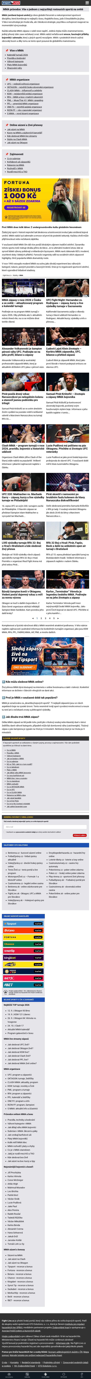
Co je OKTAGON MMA (15, 787)
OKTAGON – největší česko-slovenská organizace (30, 87)
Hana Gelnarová (15, 1232)
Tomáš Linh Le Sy (16, 1244)
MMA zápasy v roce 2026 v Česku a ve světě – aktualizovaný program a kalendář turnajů (22, 303)
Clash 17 (19, 1025)
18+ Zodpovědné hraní (24, 1366)
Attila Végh (13, 1184)
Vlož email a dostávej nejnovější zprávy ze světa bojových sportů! (26, 821)
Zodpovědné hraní (61, 1327)
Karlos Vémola (14, 1176)
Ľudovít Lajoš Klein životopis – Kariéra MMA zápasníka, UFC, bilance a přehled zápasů (63, 351)
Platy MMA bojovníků (17, 65)
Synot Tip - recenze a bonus (21, 1285)
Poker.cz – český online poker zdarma (66, 873)
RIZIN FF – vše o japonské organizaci (24, 110)
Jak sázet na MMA (16, 129)
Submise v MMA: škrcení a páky (22, 1131)
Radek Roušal (14, 1214)
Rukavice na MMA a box (16, 795)
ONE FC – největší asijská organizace (24, 107)
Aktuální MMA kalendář (19, 1029)
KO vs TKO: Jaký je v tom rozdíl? (19, 764)
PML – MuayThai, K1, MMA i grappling (25, 100)
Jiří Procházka (14, 1172)
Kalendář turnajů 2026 (17, 55)
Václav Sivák (13, 1199)
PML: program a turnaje (19, 1090)
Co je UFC (11, 790)
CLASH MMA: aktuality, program (23, 1082)
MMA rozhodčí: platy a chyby (21, 1146)
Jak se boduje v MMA (15, 759)
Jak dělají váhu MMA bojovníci (19, 773)
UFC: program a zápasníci (20, 1075)
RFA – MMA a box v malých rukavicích (25, 97)
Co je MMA (11, 750)
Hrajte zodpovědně (11, 1336)
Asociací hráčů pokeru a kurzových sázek (21, 1331)
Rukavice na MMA (15, 165)
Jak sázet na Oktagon (17, 142)
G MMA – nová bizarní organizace (23, 113)
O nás (4, 1362)
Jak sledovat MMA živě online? (22, 1063)
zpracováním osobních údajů (26, 832)
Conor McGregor (15, 1180)
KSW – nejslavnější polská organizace (25, 94)
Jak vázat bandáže (14, 798)
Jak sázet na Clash (16, 1259)
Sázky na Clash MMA (17, 139)
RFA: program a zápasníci (19, 1093)
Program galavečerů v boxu (20, 1033)
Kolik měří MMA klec (17, 1142)
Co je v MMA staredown (19, 1150)
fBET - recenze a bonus (18, 1300)
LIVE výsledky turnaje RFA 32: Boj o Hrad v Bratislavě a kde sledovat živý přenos (21, 545)
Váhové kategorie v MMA (19, 1123)
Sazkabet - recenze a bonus (21, 1289)
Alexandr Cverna (15, 1229)
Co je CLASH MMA (14, 792)
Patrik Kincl (13, 1195)
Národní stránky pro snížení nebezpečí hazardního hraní (36, 1355)
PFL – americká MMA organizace (23, 103)
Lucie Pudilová (14, 1202)
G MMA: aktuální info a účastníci (23, 1108)
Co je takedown (13, 767)
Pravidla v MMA (13, 753)
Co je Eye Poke (13, 801)
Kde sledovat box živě (18, 1157)
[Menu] (87, 3)
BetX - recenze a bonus (18, 1296)
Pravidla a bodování (16, 58)
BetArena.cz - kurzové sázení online (24, 853)
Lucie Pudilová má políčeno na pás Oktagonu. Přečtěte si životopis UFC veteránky (67, 448)
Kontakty (14, 1362)
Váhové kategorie (15, 61)
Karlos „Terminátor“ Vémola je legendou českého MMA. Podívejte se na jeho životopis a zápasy (66, 594)
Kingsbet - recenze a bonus (20, 1281)
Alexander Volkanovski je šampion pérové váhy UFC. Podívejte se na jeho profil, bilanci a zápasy (22, 351)
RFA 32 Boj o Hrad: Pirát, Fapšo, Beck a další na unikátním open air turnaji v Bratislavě (66, 545)
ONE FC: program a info (19, 1101)
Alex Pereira (13, 1210)
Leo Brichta (13, 1191)
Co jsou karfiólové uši (15, 775)
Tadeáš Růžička (15, 1217)
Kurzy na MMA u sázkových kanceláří (24, 132)
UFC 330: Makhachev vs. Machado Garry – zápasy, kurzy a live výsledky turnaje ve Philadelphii (23, 497)
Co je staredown (13, 781)
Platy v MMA (12, 770)
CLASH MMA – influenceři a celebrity (24, 90)
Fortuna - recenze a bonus (20, 1270)
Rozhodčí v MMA (15, 168)
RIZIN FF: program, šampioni (21, 1105)
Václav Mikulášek (16, 1221)
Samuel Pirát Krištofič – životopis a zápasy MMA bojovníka (65, 395)
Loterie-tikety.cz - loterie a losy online (66, 859)
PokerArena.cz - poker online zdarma (66, 870)
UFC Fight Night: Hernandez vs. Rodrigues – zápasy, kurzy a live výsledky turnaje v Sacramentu (64, 303)
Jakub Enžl (13, 1236)
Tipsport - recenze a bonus (20, 1266)
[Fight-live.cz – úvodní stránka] (11, 3)
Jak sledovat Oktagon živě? (20, 1048)
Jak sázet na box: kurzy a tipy (21, 1161)
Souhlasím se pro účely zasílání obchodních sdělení (33, 832)
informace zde (63, 1343)
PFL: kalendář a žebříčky (19, 1097)
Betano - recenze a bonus (19, 1274)
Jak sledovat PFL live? (18, 1059)
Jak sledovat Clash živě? (19, 1056)
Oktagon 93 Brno (22, 1010)
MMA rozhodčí (12, 784)
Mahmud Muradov (16, 1187)
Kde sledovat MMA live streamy (22, 136)
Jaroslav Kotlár (15, 1240)
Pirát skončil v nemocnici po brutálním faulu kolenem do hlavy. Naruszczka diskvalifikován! (65, 497)
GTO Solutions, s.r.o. (47, 1366)
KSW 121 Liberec (22, 1014)
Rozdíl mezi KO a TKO (17, 171)
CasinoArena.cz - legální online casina (25, 883)
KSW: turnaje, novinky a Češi (21, 1086)
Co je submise (13, 158)
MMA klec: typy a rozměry (17, 778)
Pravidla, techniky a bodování (21, 1120)
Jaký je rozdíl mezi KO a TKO (21, 1153)
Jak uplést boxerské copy (17, 806)
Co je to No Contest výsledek (18, 804)
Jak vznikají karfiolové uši (19, 1135)
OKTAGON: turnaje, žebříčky (21, 1078)
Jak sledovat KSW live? (18, 1052)
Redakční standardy (31, 1362)
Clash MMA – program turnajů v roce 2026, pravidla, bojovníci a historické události (23, 448)
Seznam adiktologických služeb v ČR (65, 1352)
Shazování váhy (14, 68)
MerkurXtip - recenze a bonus (21, 1293)
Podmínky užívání (51, 1362)
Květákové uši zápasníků (18, 162)
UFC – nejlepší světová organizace (23, 84)
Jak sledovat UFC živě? (18, 1044)
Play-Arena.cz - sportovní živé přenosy (66, 876)
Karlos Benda (14, 1225)
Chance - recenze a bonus (20, 1278)
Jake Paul (12, 1206)
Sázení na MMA (15, 1255)
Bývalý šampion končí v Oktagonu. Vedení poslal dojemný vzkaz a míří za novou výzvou (22, 594)
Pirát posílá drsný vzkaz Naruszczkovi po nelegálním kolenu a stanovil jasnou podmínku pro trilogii (22, 398)
